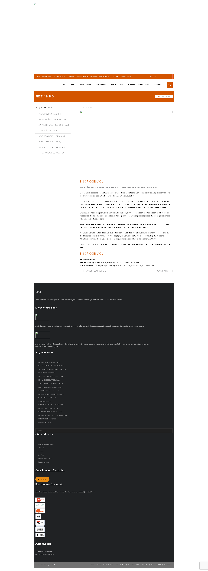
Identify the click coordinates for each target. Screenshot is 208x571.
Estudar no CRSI (156, 565)
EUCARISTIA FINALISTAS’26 (48, 408)
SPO (137, 565)
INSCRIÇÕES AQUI (92, 181)
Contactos (167, 565)
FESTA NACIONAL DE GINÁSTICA (51, 153)
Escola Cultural (120, 565)
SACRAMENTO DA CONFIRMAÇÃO (51, 394)
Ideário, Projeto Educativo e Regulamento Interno (93, 76)
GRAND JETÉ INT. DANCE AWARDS (52, 119)
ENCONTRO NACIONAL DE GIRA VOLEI (52, 415)
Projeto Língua (43, 462)
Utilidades (145, 565)
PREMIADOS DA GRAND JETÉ (50, 114)
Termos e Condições (43, 551)
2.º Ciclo (41, 451)
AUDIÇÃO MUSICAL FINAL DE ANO (52, 147)
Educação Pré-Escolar (46, 444)
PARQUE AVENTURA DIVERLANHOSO (52, 405)
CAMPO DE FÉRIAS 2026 (47, 398)
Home (158, 96)
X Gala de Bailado (44, 401)
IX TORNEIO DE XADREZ (47, 419)
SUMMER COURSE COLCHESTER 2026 (54, 125)
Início (92, 565)
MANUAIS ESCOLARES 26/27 (50, 142)
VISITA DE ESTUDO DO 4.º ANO (49, 391)
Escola (99, 565)
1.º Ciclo (41, 448)
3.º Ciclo (41, 455)
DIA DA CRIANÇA (44, 422)
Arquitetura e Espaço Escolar (122, 76)
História (71, 76)
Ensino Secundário (45, 458)
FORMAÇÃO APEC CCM (48, 131)
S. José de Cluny (59, 76)
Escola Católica (108, 565)
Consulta (131, 565)
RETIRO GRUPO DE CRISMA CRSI (50, 412)
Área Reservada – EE (44, 76)
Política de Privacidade (44, 554)
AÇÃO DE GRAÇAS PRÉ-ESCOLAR (52, 136)
